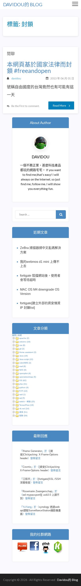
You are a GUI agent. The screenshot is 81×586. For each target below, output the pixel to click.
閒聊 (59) (23, 416)
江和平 (26, 478)
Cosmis (27, 466)
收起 (20, 335)
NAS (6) (22, 370)
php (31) (23, 384)
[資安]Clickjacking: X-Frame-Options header (39, 454)
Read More (59, 105)
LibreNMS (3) (25, 363)
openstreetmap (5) (27, 377)
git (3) (21, 349)
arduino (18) (24, 342)
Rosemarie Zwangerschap (37, 491)
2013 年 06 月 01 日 (62, 78)
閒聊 (11, 53)
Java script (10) (26, 359)
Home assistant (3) (27, 352)
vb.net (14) (24, 408)
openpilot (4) (25, 373)
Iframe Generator (32, 451)
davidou (16, 78)
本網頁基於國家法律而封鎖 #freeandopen (39, 67)
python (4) (24, 387)
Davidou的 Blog (22, 4)
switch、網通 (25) (27, 401)
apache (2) (24, 338)
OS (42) (22, 380)
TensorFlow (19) (26, 405)
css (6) (22, 345)
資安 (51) (23, 412)
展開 (14, 335)
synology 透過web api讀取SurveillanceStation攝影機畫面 (40, 510)
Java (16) (23, 356)
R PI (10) (23, 391)
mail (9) (22, 366)
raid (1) (22, 394)
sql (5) (22, 398)
